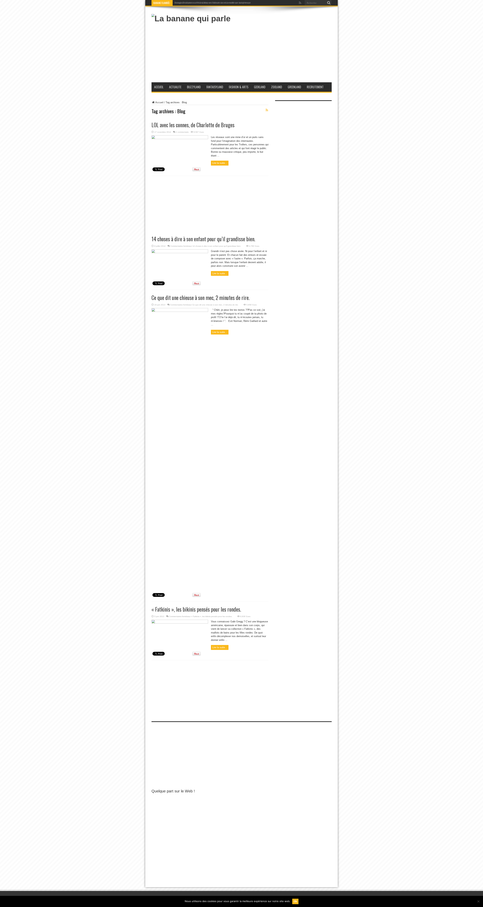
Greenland (294, 87)
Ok (295, 901)
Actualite (175, 87)
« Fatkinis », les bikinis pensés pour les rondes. (196, 609)
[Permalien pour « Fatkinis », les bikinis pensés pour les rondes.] (180, 622)
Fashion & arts (238, 87)
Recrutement (315, 87)
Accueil (158, 87)
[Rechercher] (329, 3)
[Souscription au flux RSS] (266, 110)
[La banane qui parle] (191, 18)
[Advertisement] (263, 51)
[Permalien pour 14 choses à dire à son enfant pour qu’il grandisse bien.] (180, 252)
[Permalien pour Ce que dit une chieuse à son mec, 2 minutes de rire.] (180, 311)
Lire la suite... (219, 163)
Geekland (259, 87)
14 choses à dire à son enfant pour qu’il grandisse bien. (203, 239)
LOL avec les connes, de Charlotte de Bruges (193, 125)
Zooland (276, 87)
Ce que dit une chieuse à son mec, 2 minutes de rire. (201, 297)
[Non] (478, 901)
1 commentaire (182, 132)
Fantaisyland (214, 87)
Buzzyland (194, 87)
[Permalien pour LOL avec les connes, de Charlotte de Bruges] (180, 138)
